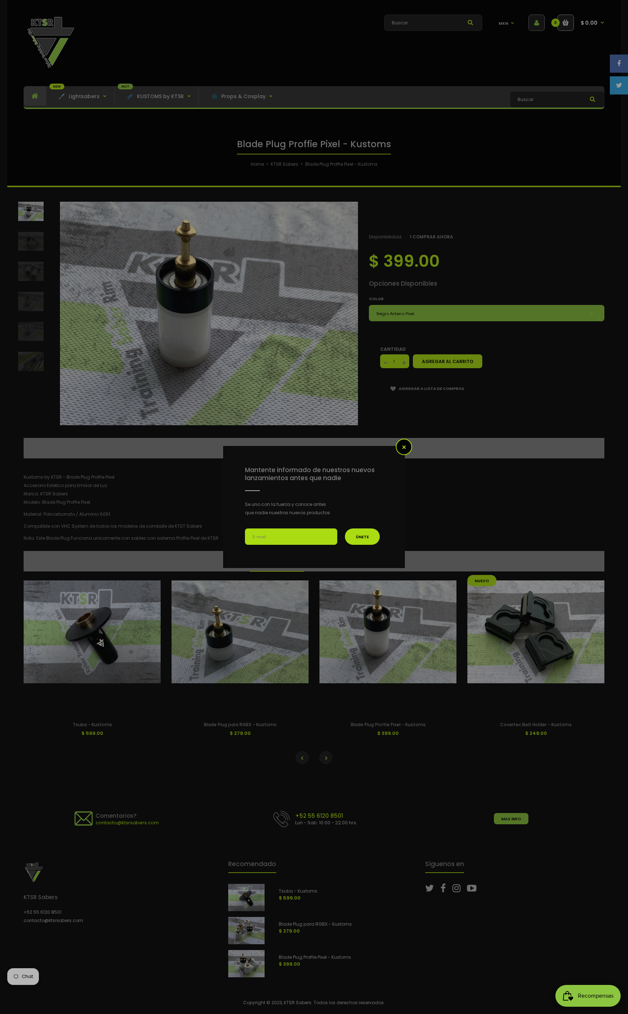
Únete (362, 537)
